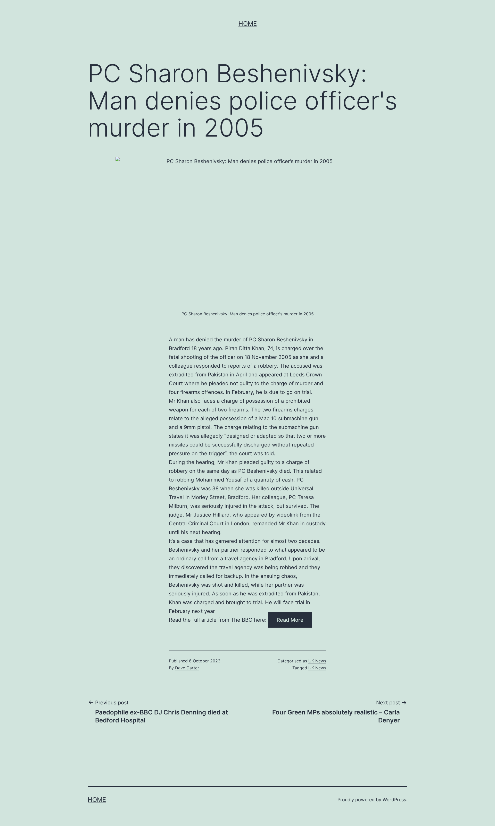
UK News (317, 660)
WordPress (394, 799)
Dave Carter (187, 667)
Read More (290, 620)
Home (247, 23)
